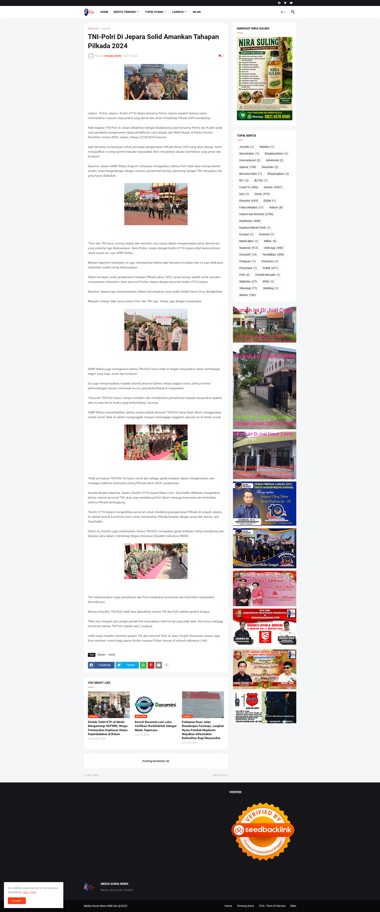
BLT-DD (261, 180)
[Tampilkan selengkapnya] (166, 665)
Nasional (248, 247)
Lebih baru (92, 775)
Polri (244, 274)
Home (104, 11)
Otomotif (248, 254)
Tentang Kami (245, 905)
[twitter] (285, 3)
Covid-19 (248, 187)
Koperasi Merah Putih (255, 227)
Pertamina (248, 268)
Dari (244, 194)
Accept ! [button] (17, 900)
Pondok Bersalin (267, 274)
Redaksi (267, 146)
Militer (270, 241)
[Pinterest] (151, 665)
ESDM (270, 200)
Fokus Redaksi (251, 207)
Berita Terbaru (125, 11)
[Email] (158, 665)
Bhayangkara (278, 173)
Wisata (247, 295)
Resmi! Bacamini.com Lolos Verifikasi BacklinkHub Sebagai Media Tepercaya (156, 726)
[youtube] (291, 3)
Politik (270, 268)
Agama (247, 167)
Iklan (197, 11)
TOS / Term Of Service (272, 905)
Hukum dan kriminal (256, 214)
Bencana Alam (250, 173)
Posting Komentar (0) (155, 761)
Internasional (249, 160)
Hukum (276, 207)
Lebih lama (219, 775)
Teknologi (248, 288)
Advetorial (274, 160)
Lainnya (178, 11)
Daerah (106, 28)
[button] (283, 12)
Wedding (270, 288)
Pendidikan (273, 254)
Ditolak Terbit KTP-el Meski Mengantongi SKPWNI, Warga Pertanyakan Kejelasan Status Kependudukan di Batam (108, 728)
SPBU (268, 281)
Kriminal (266, 234)
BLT (244, 180)
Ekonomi (248, 200)
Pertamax (269, 261)
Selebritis (248, 281)
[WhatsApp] (143, 665)
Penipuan (247, 261)
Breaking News (276, 153)
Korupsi (246, 234)
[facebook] (279, 3)
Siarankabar (249, 153)
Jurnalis (246, 146)
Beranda (93, 28)
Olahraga (273, 247)
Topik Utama (154, 11)
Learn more (29, 892)
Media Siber (248, 241)
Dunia (112, 654)
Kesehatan (249, 220)
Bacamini (270, 167)
